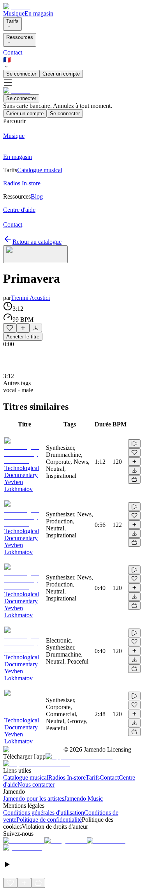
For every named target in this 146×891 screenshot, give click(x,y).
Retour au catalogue (37, 241)
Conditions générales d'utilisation (43, 812)
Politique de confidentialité (49, 819)
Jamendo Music (83, 798)
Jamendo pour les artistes (33, 798)
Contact (12, 52)
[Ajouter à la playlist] (23, 328)
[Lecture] (134, 443)
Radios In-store (67, 777)
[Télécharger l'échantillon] (36, 328)
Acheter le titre (22, 337)
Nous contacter (36, 784)
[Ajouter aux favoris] (9, 328)
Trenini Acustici (30, 297)
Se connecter (21, 74)
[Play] (35, 254)
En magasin (39, 13)
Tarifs (12, 21)
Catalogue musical (25, 777)
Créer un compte (61, 74)
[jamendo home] (16, 6)
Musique (14, 13)
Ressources (19, 37)
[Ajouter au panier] (134, 479)
